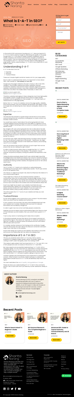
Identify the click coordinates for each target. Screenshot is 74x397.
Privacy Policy (65, 368)
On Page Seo (30, 362)
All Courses (47, 368)
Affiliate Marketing (61, 69)
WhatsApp (67, 375)
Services (36, 4)
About (29, 4)
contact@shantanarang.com (26, 293)
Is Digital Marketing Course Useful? (62, 195)
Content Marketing (32, 370)
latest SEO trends (19, 250)
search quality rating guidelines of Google (30, 262)
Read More (62, 116)
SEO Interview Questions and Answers (60, 72)
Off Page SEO (30, 359)
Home (5, 17)
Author (50, 4)
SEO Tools (58, 64)
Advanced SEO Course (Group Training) (50, 365)
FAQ (71, 4)
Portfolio (63, 364)
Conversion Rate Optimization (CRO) (32, 373)
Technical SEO (31, 364)
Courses (43, 4)
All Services (30, 357)
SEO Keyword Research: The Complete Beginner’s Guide (37, 330)
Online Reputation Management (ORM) (33, 380)
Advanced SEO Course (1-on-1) (50, 361)
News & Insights (63, 356)
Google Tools (59, 81)
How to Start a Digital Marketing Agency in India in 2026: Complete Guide (63, 106)
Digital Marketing (61, 78)
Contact (63, 362)
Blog (56, 4)
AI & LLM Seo (30, 383)
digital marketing (8, 143)
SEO (56, 58)
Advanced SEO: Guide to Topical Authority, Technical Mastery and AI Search (60, 331)
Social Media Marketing (59, 61)
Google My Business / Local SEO (33, 376)
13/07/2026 (9, 25)
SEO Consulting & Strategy (32, 367)
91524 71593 (8, 378)
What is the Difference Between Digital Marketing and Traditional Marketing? (62, 169)
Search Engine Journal (14, 93)
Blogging (58, 76)
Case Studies (63, 4)
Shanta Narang (21, 277)
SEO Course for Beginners (48, 358)
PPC (56, 83)
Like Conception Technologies (62, 394)
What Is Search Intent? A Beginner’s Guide (13, 329)
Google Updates (60, 67)
